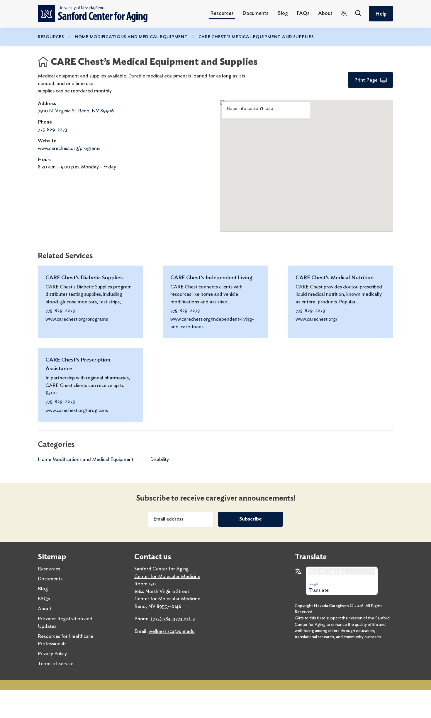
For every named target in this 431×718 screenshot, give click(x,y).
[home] (92, 14)
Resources (222, 13)
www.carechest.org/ (316, 319)
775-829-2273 (52, 129)
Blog (282, 13)
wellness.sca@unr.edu (172, 631)
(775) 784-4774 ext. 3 (173, 618)
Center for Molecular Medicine (167, 576)
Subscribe (250, 519)
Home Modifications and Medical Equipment (131, 36)
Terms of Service (55, 663)
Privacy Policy (52, 653)
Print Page (366, 80)
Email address (168, 519)
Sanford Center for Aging (161, 569)
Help (381, 14)
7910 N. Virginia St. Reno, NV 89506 (76, 111)
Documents (255, 13)
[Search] (358, 14)
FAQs (303, 13)
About (325, 13)
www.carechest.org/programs (69, 148)
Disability (159, 459)
